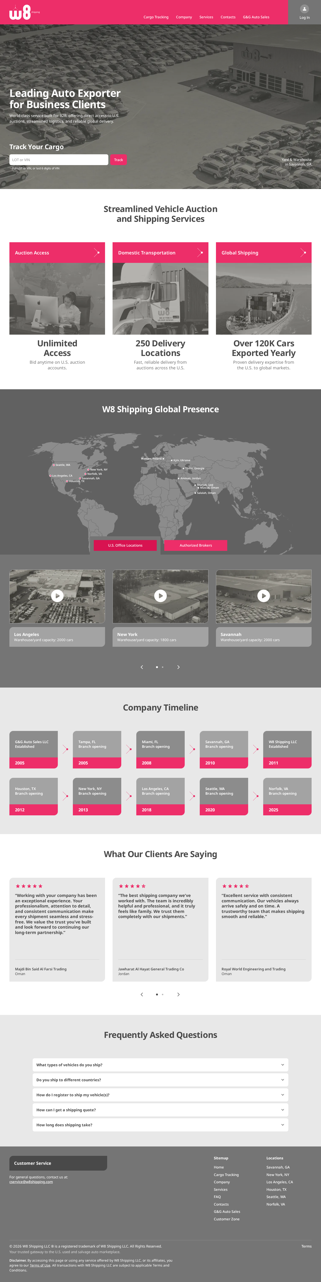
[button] (160, 1064)
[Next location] (178, 667)
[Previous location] (142, 667)
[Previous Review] (142, 994)
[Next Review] (178, 994)
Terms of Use (40, 1265)
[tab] (125, 545)
